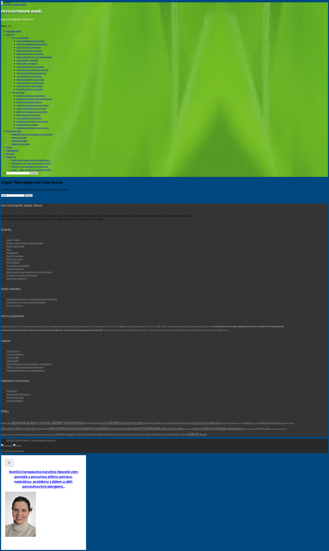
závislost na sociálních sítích (169, 434)
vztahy (71, 434)
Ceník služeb (12, 360)
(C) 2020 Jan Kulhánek (12, 451)
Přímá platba (13, 262)
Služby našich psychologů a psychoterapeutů (29, 272)
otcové (255, 423)
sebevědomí (235, 428)
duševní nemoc (38, 422)
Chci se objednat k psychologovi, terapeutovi (29, 364)
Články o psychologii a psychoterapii (24, 243)
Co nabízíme (12, 351)
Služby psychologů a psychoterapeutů (25, 370)
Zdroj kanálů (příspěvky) (18, 394)
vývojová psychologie (89, 434)
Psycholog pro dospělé (17, 265)
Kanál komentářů (15, 397)
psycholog (58, 428)
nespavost (184, 423)
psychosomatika (122, 429)
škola (203, 434)
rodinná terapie (214, 428)
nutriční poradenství (206, 423)
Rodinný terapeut (15, 268)
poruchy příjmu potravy (18, 428)
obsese (247, 423)
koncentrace (91, 423)
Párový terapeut (14, 259)
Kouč (8, 249)
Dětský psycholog (15, 246)
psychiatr (42, 428)
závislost (109, 434)
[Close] (9, 463)
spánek (251, 429)
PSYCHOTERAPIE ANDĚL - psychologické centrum (31, 440)
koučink (105, 423)
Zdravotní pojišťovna (16, 278)
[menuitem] (13, 31)
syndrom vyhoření (279, 429)
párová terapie (172, 428)
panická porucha (269, 423)
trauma (21, 434)
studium (266, 428)
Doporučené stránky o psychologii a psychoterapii (31, 299)
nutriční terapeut (229, 423)
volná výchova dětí (35, 434)
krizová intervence (132, 423)
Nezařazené (12, 252)
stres (258, 428)
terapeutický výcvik (9, 435)
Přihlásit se (11, 391)
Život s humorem (14, 305)
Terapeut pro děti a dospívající (22, 275)
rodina (196, 429)
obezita (239, 423)
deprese (18, 422)
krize (114, 422)
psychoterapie (147, 428)
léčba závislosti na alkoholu (162, 423)
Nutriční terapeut (15, 256)
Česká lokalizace (14, 400)
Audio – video (12, 239)
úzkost (193, 433)
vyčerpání (48, 435)
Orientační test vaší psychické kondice (26, 302)
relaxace (187, 429)
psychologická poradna (88, 428)
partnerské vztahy (287, 423)
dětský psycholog (67, 422)
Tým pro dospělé (14, 354)
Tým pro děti (12, 357)
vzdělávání (59, 434)
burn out (6, 423)
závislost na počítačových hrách (133, 434)
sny (246, 429)
